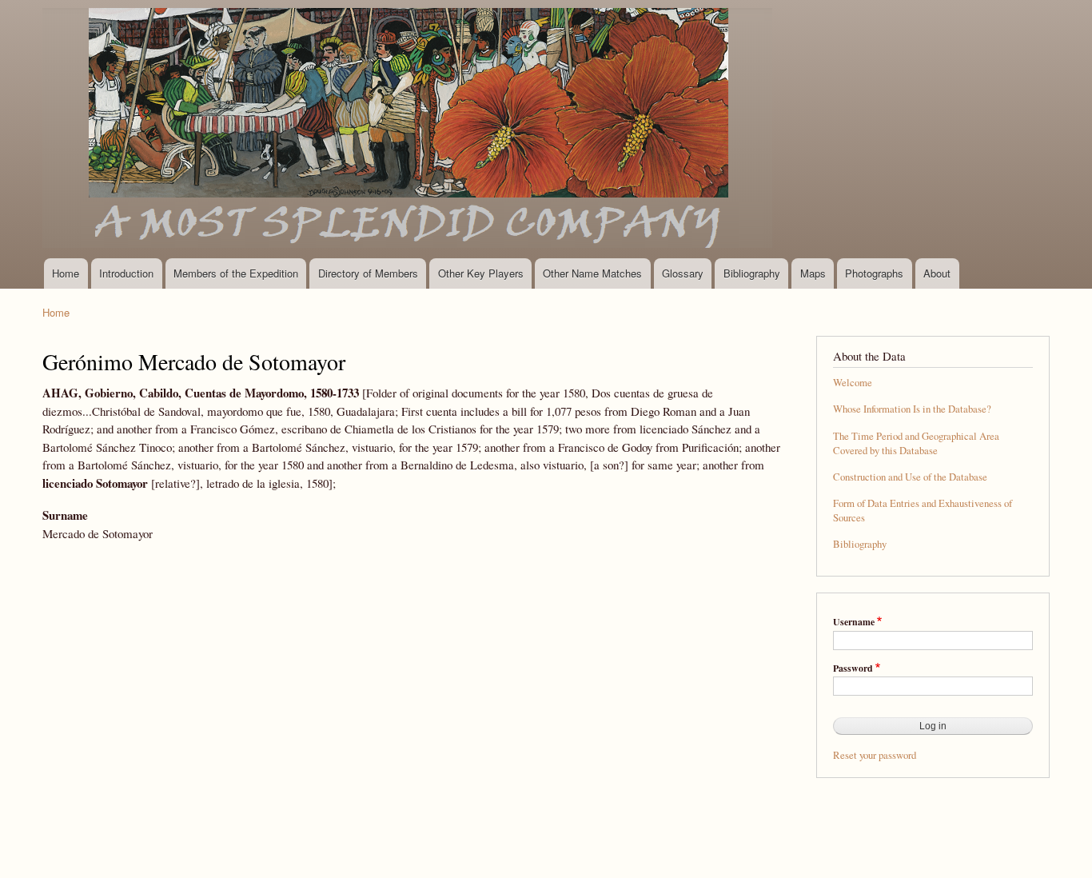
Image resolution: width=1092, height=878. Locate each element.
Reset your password (874, 755)
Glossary (682, 273)
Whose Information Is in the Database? (912, 409)
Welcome (852, 382)
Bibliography (751, 273)
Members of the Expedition (235, 273)
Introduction (126, 273)
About (937, 273)
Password (853, 668)
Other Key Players (481, 273)
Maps (813, 273)
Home (65, 273)
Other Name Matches (592, 273)
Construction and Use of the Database (910, 477)
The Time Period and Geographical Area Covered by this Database (916, 443)
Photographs (874, 273)
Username (854, 622)
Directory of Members (368, 273)
